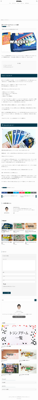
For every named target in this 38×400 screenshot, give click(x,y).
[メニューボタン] (1, 1)
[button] (4, 192)
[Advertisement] (19, 12)
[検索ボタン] (37, 1)
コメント (4, 259)
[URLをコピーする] (33, 192)
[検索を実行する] (35, 300)
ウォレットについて (8, 65)
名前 (3, 272)
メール (4, 276)
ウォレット (12, 187)
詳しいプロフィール (19, 316)
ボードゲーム (4, 26)
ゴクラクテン (6, 212)
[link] (14, 213)
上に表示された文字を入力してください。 (9, 286)
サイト (4, 280)
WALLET (9, 187)
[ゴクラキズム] (19, 1)
